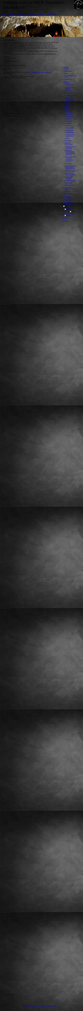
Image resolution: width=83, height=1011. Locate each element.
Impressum (40, 14)
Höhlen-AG (67, 102)
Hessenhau (68, 118)
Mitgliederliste (68, 207)
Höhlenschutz (67, 140)
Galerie (67, 104)
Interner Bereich (51, 14)
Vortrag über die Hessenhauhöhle (70, 99)
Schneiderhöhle (70, 127)
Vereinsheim (69, 163)
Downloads (65, 218)
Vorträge (66, 97)
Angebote (12, 14)
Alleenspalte (69, 112)
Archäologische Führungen (70, 87)
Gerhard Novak (68, 79)
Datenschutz (67, 197)
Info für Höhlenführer (69, 214)
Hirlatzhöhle (69, 121)
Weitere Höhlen (68, 193)
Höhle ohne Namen (71, 171)
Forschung (67, 110)
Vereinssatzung (68, 202)
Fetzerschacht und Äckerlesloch (70, 147)
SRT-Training (69, 144)
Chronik (66, 73)
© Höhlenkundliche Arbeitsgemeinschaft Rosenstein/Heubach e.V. (41, 1006)
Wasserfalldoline (70, 132)
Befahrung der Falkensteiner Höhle (71, 173)
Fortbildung (67, 142)
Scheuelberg (67, 191)
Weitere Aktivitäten (69, 185)
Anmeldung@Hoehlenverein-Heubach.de (39, 72)
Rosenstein (67, 189)
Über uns (66, 69)
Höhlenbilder (69, 182)
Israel (67, 138)
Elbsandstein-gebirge (71, 180)
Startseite (4, 14)
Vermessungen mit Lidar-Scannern (70, 135)
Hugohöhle (68, 123)
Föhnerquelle (69, 114)
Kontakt (66, 200)
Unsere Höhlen (31, 14)
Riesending (68, 125)
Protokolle (67, 211)
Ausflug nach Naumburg (69, 177)
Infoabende (67, 106)
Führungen (67, 83)
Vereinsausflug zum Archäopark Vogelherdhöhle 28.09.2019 (71, 159)
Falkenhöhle (69, 90)
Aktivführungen (70, 85)
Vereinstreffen (67, 150)
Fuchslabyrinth (69, 116)
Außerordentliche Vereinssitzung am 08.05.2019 (70, 153)
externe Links (65, 221)
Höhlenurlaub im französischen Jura (70, 167)
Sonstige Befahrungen (70, 165)
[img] (41, 26)
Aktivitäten (21, 14)
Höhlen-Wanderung (71, 95)
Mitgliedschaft (68, 71)
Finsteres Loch (69, 93)
